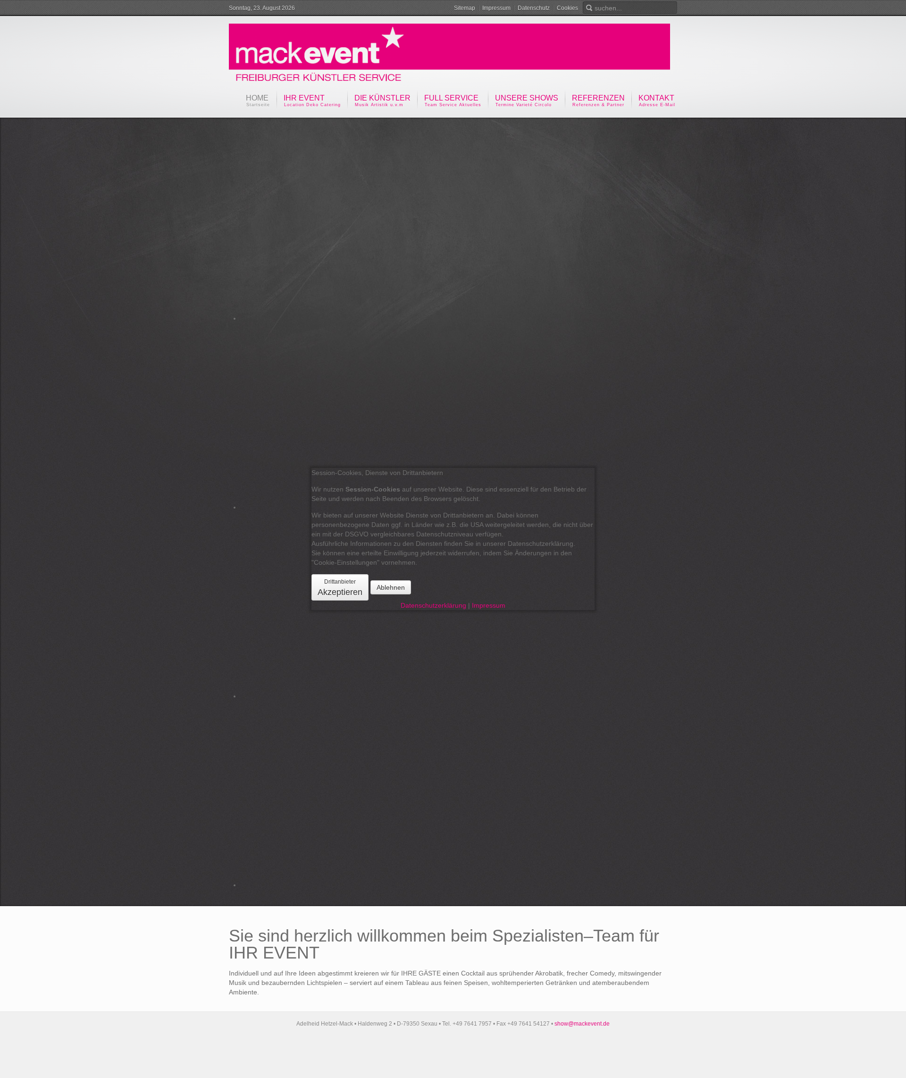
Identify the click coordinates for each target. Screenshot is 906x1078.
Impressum (488, 605)
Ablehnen (391, 587)
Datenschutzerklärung (433, 605)
